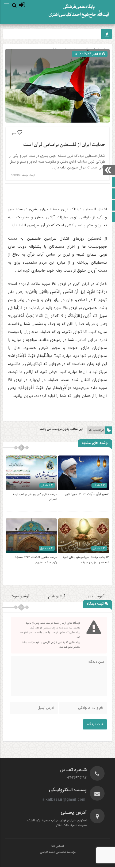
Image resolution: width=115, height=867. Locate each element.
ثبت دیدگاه (95, 724)
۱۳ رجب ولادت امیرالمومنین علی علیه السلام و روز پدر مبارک (86, 559)
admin (15, 175)
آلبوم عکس (95, 596)
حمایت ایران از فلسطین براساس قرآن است (64, 144)
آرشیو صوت (19, 596)
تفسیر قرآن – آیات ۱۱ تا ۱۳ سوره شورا (86, 494)
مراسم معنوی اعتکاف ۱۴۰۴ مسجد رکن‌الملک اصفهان (36, 559)
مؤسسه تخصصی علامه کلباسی (57, 852)
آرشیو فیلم (57, 596)
